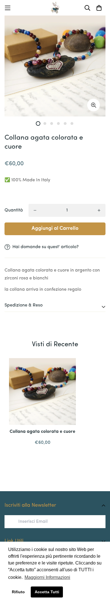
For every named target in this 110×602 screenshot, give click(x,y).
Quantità (14, 210)
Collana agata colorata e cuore (42, 431)
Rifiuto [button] (18, 592)
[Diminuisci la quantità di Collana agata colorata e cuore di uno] (34, 210)
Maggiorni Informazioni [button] (47, 577)
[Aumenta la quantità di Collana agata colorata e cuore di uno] (99, 210)
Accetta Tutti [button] (47, 592)
